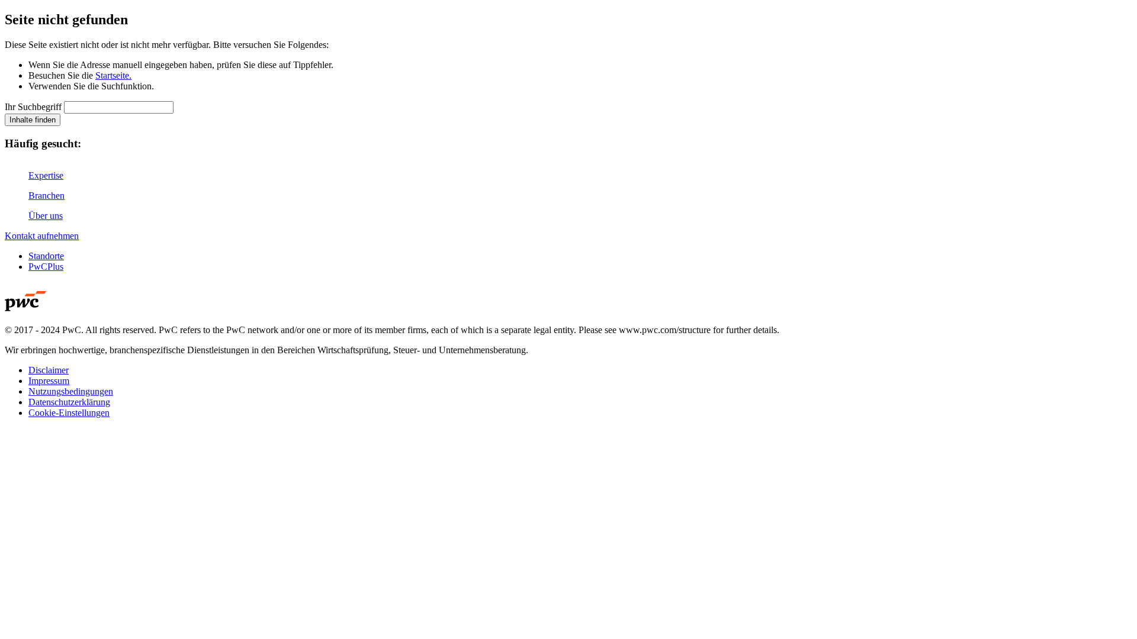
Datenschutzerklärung (69, 402)
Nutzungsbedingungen (70, 391)
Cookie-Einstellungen (69, 413)
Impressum (48, 381)
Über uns (45, 216)
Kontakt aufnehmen (42, 236)
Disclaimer (48, 370)
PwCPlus (45, 267)
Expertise (45, 175)
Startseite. (113, 75)
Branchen (46, 196)
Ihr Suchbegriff (33, 107)
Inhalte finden (32, 119)
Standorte (46, 256)
